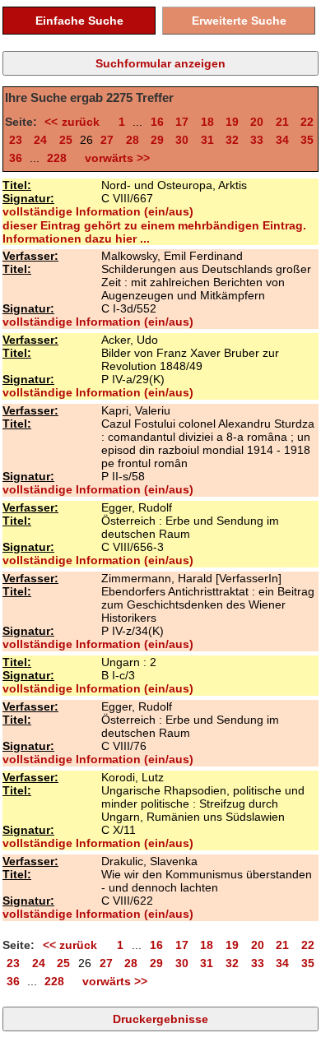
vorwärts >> (114, 157)
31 (207, 139)
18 (207, 121)
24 (40, 139)
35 (307, 139)
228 (57, 157)
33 (256, 139)
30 (181, 139)
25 (65, 139)
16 (157, 121)
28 (132, 139)
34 (282, 139)
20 (256, 121)
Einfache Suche (79, 20)
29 (157, 139)
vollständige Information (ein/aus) (97, 211)
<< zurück (75, 121)
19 (232, 121)
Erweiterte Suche (239, 20)
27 (107, 139)
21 (282, 121)
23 (15, 139)
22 (307, 121)
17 (181, 121)
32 (232, 139)
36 (15, 157)
